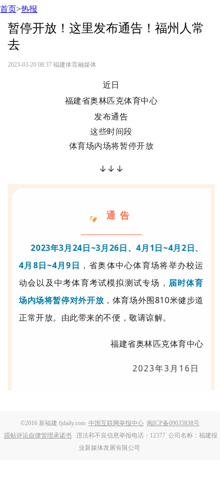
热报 (29, 9)
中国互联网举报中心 (116, 423)
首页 (8, 9)
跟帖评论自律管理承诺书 (38, 435)
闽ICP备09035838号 (173, 423)
